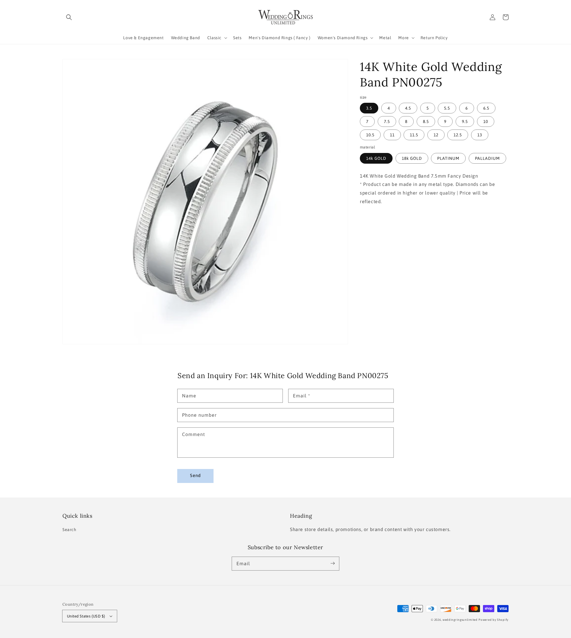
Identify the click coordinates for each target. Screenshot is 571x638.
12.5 (458, 134)
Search (69, 529)
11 (392, 134)
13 (479, 134)
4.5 (408, 108)
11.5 (414, 134)
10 (485, 121)
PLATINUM (448, 158)
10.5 (370, 134)
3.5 (369, 108)
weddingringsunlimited (460, 619)
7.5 (387, 121)
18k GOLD (412, 158)
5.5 (447, 108)
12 (436, 134)
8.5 (426, 121)
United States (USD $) (86, 616)
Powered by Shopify (494, 619)
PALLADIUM (487, 158)
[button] (69, 17)
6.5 (486, 108)
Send (195, 475)
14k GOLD (376, 158)
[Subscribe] (332, 563)
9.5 (465, 121)
